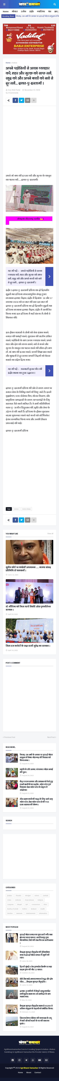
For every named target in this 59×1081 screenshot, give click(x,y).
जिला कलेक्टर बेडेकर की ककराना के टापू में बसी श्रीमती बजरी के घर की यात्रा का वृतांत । (36, 1021)
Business (19, 913)
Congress (10, 904)
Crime (9, 900)
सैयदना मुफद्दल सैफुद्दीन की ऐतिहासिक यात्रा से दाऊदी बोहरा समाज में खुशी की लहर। (35, 955)
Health (42, 908)
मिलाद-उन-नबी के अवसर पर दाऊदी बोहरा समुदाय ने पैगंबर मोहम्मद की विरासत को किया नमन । (36, 757)
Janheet (45, 895)
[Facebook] (15, 100)
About (28, 1072)
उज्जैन (23, 11)
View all (50, 534)
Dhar (45, 904)
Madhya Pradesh (12, 908)
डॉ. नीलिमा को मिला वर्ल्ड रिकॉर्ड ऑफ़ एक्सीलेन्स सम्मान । (28, 608)
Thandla (18, 895)
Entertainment (30, 913)
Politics (24, 908)
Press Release (29, 900)
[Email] (27, 100)
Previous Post (9, 737)
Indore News (26, 509)
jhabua (9, 895)
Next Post (51, 737)
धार (49, 11)
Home (5, 11)
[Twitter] (21, 100)
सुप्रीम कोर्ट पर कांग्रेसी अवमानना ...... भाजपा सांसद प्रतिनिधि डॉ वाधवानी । (28, 569)
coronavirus (36, 904)
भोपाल (15, 11)
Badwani (34, 908)
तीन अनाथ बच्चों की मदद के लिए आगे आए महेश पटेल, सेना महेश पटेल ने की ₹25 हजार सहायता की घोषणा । (36, 802)
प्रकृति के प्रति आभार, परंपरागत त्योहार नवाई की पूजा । (36, 771)
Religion (40, 900)
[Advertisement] (29, 140)
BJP (27, 904)
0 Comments (13, 92)
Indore (14, 62)
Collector (18, 900)
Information (43, 913)
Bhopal (19, 904)
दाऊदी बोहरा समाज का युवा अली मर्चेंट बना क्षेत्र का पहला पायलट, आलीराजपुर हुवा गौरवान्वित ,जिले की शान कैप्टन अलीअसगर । (36, 938)
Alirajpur (28, 895)
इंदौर (31, 11)
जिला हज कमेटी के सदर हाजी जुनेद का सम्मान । (28, 645)
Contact (38, 1072)
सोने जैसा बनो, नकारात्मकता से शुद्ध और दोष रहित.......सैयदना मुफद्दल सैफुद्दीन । (36, 980)
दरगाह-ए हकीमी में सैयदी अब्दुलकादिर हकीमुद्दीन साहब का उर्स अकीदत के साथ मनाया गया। (35, 994)
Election (10, 913)
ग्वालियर (41, 11)
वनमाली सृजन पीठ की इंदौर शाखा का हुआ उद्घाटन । (25, 371)
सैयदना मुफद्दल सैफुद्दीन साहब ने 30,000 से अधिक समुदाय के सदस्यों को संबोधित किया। (36, 1007)
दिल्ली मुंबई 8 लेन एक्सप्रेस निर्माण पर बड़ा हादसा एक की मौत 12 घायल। (36, 968)
